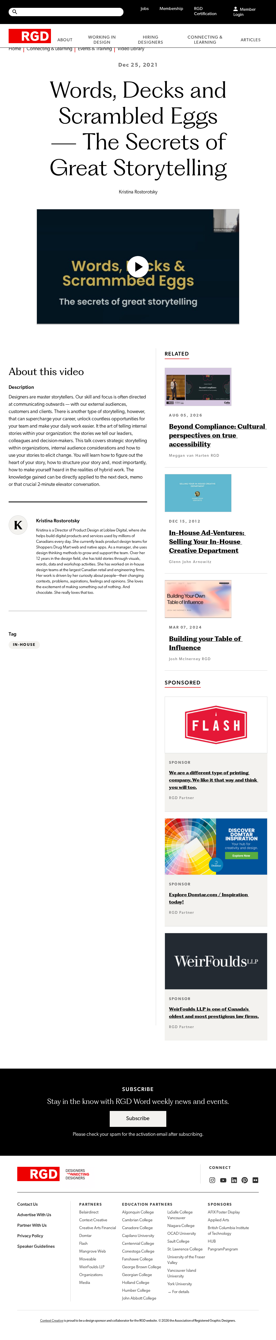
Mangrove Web (92, 1252)
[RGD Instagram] (212, 1180)
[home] (30, 35)
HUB (212, 1242)
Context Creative (93, 1220)
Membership (171, 9)
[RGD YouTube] (223, 1180)
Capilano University (138, 1236)
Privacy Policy (30, 1235)
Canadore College (137, 1228)
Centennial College (138, 1244)
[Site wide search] (66, 12)
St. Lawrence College (185, 1249)
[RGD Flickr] (255, 1180)
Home (15, 49)
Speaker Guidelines (36, 1246)
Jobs (145, 9)
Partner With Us (32, 1225)
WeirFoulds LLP (92, 1267)
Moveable (87, 1259)
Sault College (178, 1242)
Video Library (131, 49)
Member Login (244, 12)
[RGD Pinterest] (245, 1180)
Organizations (91, 1275)
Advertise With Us (34, 1214)
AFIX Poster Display (224, 1213)
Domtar (85, 1236)
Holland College (135, 1283)
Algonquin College (138, 1213)
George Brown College (141, 1267)
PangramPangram (223, 1249)
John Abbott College (139, 1299)
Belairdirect (88, 1213)
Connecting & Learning (49, 49)
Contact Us (27, 1204)
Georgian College (137, 1275)
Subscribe (138, 1118)
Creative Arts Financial (97, 1228)
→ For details (178, 1292)
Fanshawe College (137, 1259)
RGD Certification (205, 11)
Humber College (136, 1291)
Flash (83, 1244)
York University (179, 1284)
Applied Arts (218, 1220)
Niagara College (181, 1226)
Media (84, 1283)
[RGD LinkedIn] (234, 1180)
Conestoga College (138, 1252)
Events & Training (95, 49)
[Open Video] (138, 267)
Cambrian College (137, 1220)
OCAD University (181, 1234)
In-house (24, 645)
